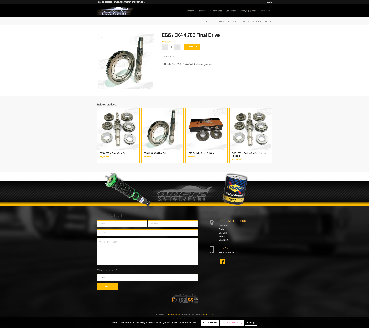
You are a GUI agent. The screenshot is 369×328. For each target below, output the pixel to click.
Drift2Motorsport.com (172, 315)
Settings (251, 323)
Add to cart (192, 47)
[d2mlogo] (115, 10)
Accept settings (210, 323)
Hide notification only (232, 323)
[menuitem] (268, 2)
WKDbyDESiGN (208, 315)
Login (269, 2)
